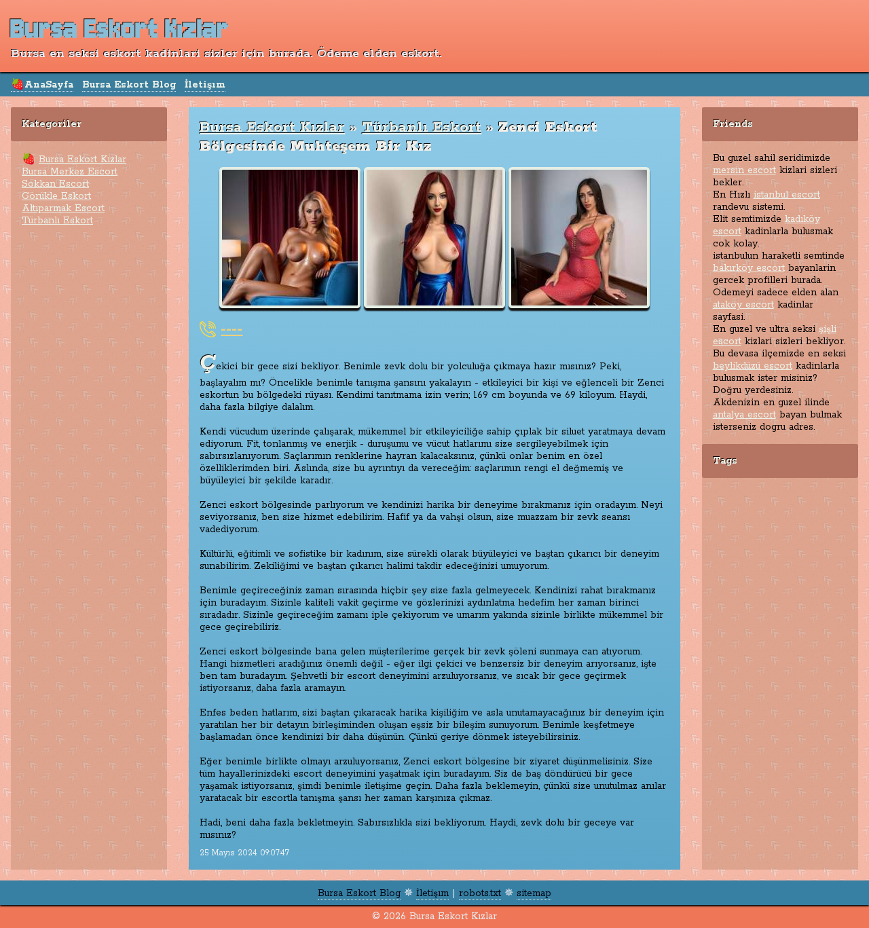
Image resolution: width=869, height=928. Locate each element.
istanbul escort (787, 195)
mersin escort (744, 170)
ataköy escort (743, 305)
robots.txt (480, 893)
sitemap (534, 893)
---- (231, 329)
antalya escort (744, 415)
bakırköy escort (749, 268)
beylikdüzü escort (752, 366)
